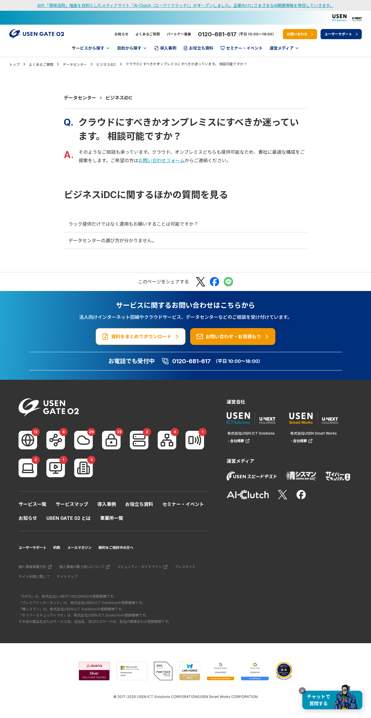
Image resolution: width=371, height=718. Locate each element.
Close (302, 690)
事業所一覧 (111, 518)
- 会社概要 (236, 441)
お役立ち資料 (139, 504)
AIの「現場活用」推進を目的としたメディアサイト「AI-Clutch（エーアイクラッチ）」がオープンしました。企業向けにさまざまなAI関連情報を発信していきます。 (185, 5)
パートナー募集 (179, 34)
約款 (56, 547)
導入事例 (106, 504)
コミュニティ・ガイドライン (139, 567)
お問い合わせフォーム (161, 160)
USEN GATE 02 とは (68, 518)
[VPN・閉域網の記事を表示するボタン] (55, 440)
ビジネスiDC (119, 98)
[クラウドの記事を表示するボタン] (83, 440)
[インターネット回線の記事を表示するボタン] (28, 440)
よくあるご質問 (147, 34)
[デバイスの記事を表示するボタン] (28, 468)
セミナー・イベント (183, 504)
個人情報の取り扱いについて (81, 567)
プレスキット (185, 567)
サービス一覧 (32, 504)
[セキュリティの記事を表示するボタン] (111, 440)
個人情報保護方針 (32, 567)
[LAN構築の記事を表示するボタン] (167, 440)
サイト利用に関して (34, 576)
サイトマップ (67, 576)
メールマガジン (79, 547)
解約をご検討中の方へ (116, 547)
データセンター (80, 98)
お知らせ (121, 34)
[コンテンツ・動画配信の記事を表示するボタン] (55, 468)
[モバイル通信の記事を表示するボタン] (195, 440)
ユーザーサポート (32, 547)
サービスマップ (72, 504)
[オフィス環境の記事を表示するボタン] (83, 468)
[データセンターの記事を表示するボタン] (139, 440)
